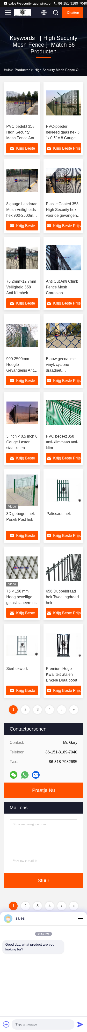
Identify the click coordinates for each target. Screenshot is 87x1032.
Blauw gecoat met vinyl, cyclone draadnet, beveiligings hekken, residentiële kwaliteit (63, 370)
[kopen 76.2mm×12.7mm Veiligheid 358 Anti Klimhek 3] (22, 258)
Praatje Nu (43, 790)
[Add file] (6, 1024)
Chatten (73, 12)
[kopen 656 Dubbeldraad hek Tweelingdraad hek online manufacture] (63, 567)
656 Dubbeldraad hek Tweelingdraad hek (62, 597)
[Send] (80, 1024)
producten (22, 70)
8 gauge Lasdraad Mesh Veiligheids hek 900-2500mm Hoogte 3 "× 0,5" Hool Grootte (21, 215)
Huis (7, 70)
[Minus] (80, 918)
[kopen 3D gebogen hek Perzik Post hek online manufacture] (22, 490)
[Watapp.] (25, 775)
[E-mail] (36, 775)
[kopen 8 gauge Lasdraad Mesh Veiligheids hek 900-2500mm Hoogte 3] (22, 180)
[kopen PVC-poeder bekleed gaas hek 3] (63, 103)
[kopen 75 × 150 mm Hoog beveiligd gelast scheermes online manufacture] (22, 567)
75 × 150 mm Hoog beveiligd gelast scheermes (21, 597)
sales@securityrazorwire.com (30, 3)
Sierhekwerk (17, 669)
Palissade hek (58, 514)
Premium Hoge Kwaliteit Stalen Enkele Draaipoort (61, 674)
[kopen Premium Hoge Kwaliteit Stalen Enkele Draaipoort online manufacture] (63, 645)
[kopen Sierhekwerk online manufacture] (22, 645)
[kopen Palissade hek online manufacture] (63, 490)
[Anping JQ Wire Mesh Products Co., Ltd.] (24, 12)
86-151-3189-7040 (72, 3)
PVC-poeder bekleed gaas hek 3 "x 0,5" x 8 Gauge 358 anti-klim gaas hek (63, 138)
